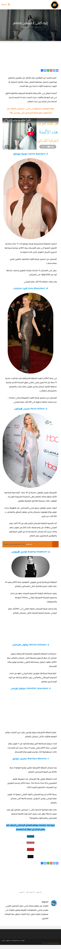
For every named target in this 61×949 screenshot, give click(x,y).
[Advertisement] (30, 57)
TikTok (30, 856)
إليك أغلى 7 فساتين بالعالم (27, 27)
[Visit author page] (54, 903)
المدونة (38, 892)
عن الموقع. (8, 940)
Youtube (30, 849)
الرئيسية (22, 940)
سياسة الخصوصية (16, 940)
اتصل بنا (3, 940)
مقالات (20, 892)
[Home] (40, 27)
